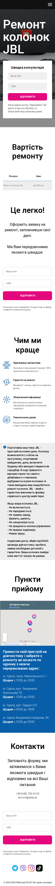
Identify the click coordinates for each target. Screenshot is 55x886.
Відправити (27, 96)
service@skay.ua (27, 797)
